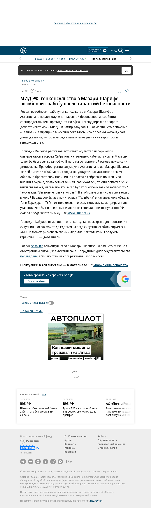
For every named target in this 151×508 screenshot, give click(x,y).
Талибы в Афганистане (32, 80)
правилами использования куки (72, 70)
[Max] (60, 461)
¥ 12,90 (61, 58)
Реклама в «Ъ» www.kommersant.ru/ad (75, 23)
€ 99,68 (50, 58)
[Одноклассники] (45, 461)
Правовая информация (111, 444)
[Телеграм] (23, 461)
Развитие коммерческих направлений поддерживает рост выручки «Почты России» (123, 411)
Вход (114, 50)
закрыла (37, 246)
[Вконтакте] (30, 461)
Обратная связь (107, 440)
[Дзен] (38, 461)
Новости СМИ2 (31, 311)
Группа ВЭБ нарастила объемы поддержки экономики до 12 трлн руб (80, 411)
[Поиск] (120, 50)
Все (44, 394)
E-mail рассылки (107, 447)
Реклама (69, 447)
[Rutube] (53, 461)
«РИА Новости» (78, 213)
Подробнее (96, 500)
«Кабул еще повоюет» (110, 265)
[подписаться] (52, 303)
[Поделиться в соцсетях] (126, 91)
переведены (29, 256)
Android (102, 436)
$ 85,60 (38, 58)
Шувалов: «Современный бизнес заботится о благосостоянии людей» (39, 411)
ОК (126, 70)
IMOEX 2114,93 (76, 58)
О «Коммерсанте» (75, 436)
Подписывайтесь (37, 281)
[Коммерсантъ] (23, 50)
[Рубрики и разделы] (127, 50)
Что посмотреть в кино (104, 58)
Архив (67, 440)
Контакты (70, 444)
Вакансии (70, 451)
